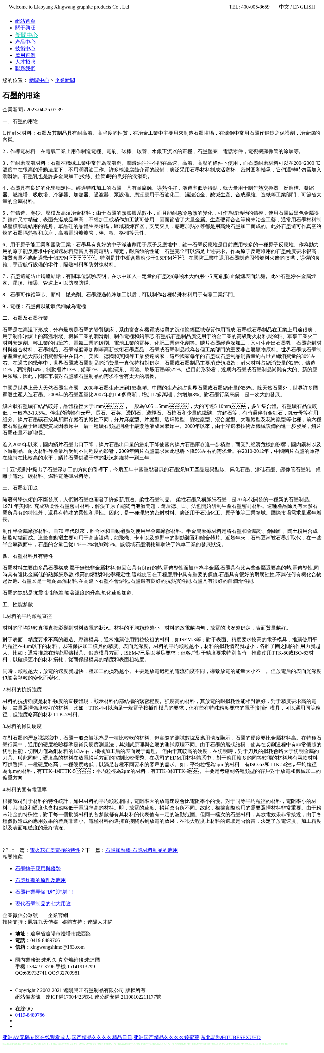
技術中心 (25, 48)
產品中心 (25, 42)
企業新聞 (65, 80)
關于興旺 (25, 27)
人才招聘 (25, 62)
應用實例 (25, 55)
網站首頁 (25, 21)
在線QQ (24, 1008)
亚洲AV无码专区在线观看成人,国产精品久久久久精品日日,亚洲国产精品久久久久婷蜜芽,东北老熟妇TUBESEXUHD (132, 1037)
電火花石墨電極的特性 (55, 850)
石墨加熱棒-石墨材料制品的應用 (141, 850)
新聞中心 (26, 35)
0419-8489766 (30, 1015)
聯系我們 (25, 68)
